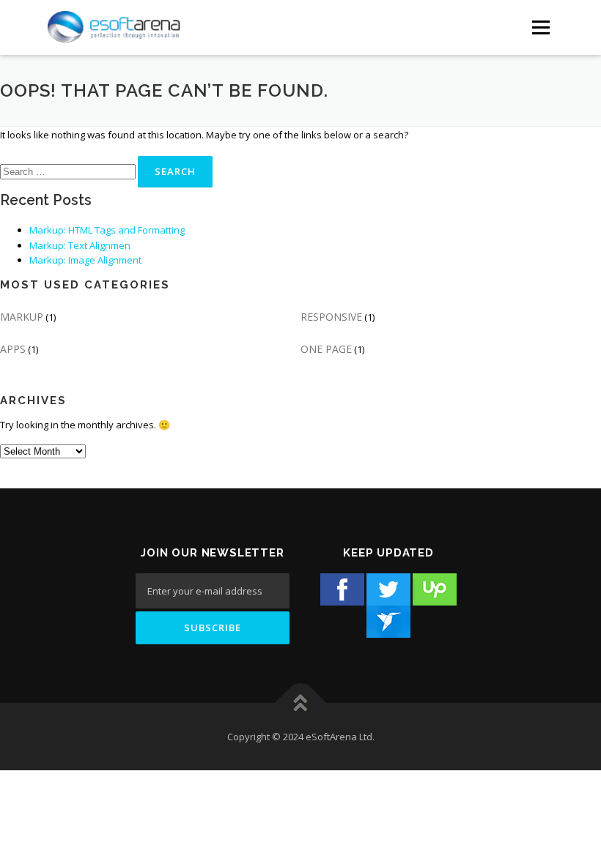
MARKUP (21, 317)
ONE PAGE (326, 349)
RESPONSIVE (331, 317)
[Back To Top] (301, 703)
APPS (13, 349)
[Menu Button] (540, 27)
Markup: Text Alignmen (79, 245)
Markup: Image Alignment (85, 260)
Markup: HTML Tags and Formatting (107, 230)
